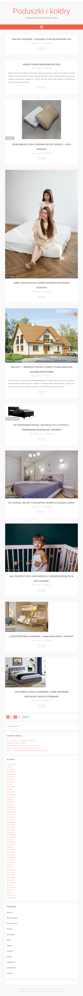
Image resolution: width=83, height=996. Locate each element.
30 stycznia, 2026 (37, 153)
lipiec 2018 (10, 885)
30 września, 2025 (37, 507)
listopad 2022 (11, 832)
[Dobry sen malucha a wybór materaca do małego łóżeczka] (41, 224)
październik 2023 (12, 812)
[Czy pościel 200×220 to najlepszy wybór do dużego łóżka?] (41, 474)
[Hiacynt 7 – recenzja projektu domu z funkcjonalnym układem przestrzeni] (41, 335)
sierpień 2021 (11, 862)
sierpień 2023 (11, 817)
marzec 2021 (10, 872)
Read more (41, 48)
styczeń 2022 (11, 850)
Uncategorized (12, 418)
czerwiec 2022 (11, 842)
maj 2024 (9, 799)
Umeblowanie (11, 962)
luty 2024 (9, 804)
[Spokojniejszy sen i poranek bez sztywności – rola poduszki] (41, 119)
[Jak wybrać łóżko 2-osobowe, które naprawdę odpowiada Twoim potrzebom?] (25, 672)
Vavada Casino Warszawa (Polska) (41, 64)
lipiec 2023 (10, 819)
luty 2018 (9, 892)
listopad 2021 (11, 855)
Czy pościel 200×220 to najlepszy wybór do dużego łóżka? (41, 503)
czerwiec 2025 (11, 782)
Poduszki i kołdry (41, 11)
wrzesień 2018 (11, 882)
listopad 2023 (11, 809)
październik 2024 (12, 794)
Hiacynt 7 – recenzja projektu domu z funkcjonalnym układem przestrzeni (28, 750)
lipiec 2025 (10, 779)
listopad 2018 (11, 880)
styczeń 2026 (11, 769)
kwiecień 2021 (11, 870)
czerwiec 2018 (11, 887)
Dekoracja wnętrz (12, 923)
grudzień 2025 (11, 772)
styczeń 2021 (11, 875)
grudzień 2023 (11, 807)
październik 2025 (12, 774)
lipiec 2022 (10, 840)
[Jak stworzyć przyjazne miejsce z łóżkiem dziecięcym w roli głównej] (41, 547)
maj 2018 (9, 890)
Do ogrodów (10, 934)
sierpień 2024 (11, 797)
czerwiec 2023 (11, 822)
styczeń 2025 (11, 792)
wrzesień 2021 (11, 860)
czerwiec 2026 (11, 764)
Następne (25, 717)
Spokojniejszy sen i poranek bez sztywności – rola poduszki (23, 745)
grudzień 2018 (11, 877)
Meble (17, 570)
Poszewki (10, 951)
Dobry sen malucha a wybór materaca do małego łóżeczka (23, 748)
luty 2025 (9, 789)
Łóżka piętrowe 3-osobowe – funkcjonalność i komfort (41, 636)
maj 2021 (9, 867)
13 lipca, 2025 (37, 585)
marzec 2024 (10, 802)
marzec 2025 (10, 787)
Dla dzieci (10, 276)
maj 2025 (9, 784)
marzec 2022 (10, 845)
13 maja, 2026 (37, 68)
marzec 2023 (10, 827)
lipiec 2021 (10, 865)
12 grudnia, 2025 (37, 291)
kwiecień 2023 (11, 824)
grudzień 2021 (11, 852)
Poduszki (10, 138)
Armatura (10, 912)
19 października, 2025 (37, 433)
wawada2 (9, 973)
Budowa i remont (13, 361)
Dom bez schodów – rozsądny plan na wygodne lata (41, 39)
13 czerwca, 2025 (37, 640)
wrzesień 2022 (11, 837)
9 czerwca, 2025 (37, 700)
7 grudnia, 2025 (37, 376)
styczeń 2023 (11, 829)
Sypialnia (10, 630)
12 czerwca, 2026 (37, 43)
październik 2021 (12, 857)
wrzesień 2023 (11, 814)
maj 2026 (9, 766)
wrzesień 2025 (11, 777)
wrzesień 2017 (11, 897)
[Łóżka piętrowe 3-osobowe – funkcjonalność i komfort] (26, 616)
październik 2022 (12, 834)
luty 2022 (9, 847)
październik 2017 (12, 895)
